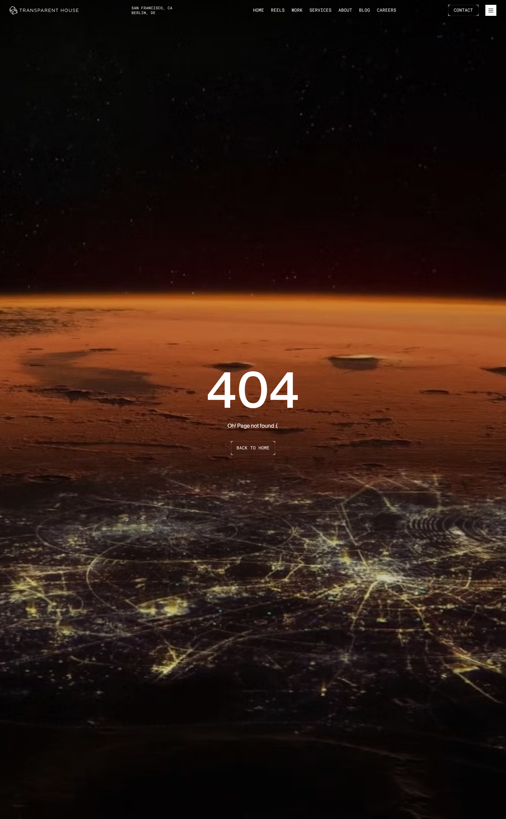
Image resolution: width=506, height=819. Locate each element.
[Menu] (490, 10)
